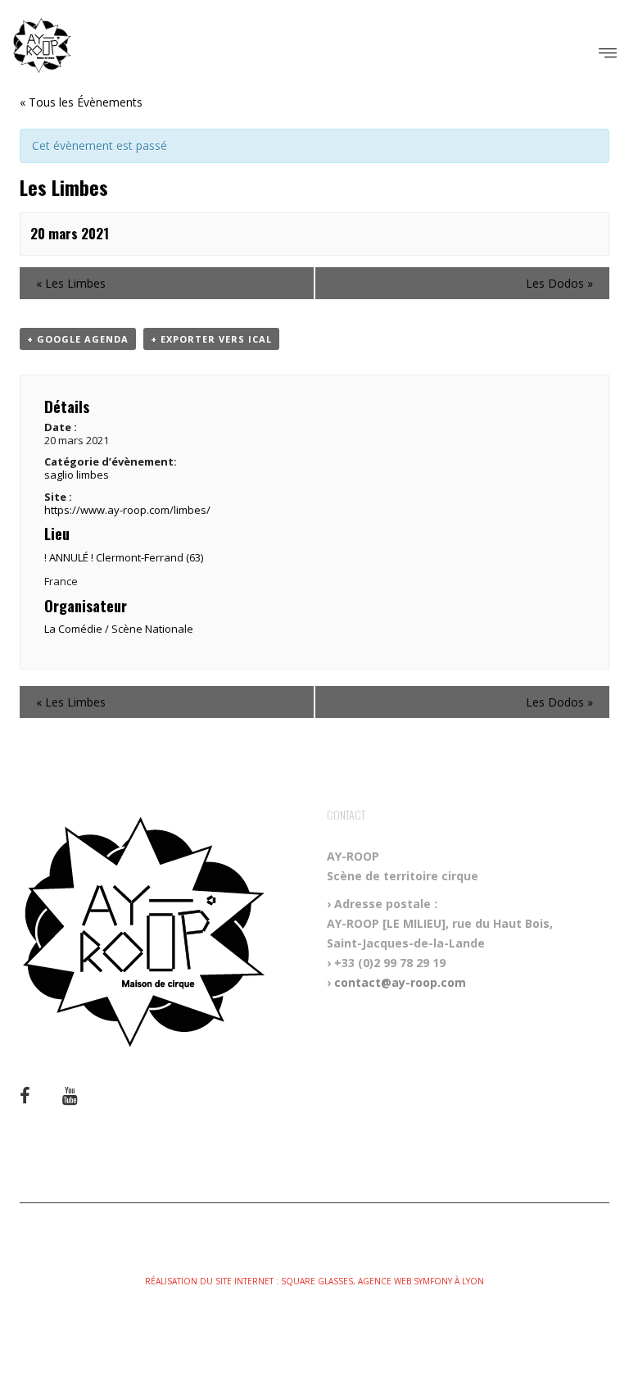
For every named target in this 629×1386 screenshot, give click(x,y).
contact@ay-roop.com (400, 982)
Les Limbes (71, 283)
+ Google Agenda (78, 339)
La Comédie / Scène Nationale (118, 628)
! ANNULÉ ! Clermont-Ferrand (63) (123, 557)
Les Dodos (559, 283)
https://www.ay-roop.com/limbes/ (127, 509)
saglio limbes (76, 474)
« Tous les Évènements (81, 102)
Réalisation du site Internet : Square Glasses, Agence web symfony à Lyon (314, 1281)
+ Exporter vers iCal (211, 339)
